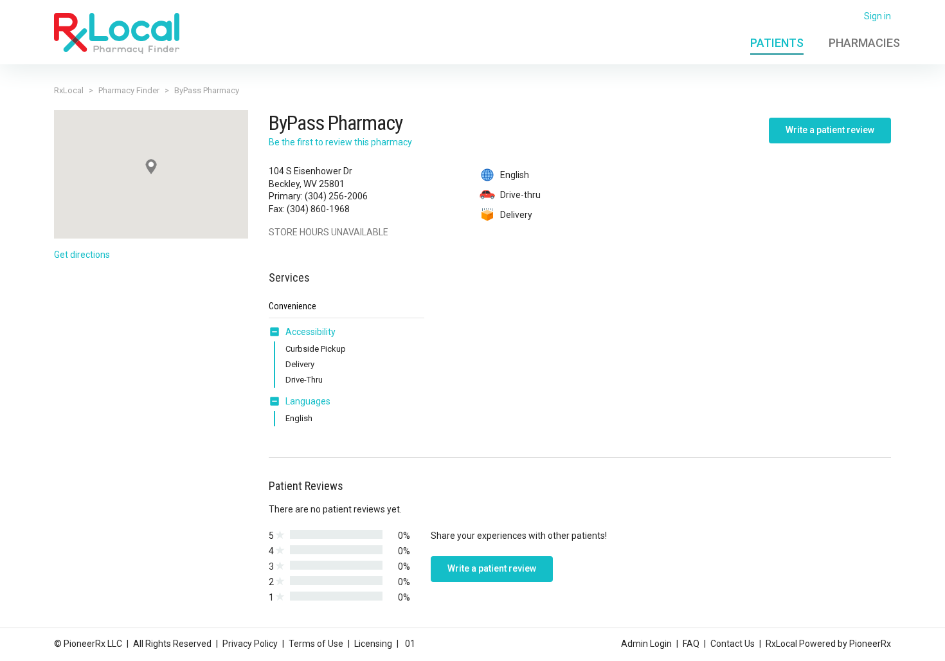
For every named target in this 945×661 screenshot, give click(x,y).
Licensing (373, 643)
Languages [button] (307, 401)
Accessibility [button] (310, 332)
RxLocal (69, 90)
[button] (277, 332)
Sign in (877, 16)
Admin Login (646, 643)
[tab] (302, 332)
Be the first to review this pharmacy (340, 142)
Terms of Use (316, 643)
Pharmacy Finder (128, 90)
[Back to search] (116, 33)
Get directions (82, 254)
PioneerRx (870, 643)
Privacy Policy (250, 643)
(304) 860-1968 (318, 209)
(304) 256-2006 (336, 196)
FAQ (691, 643)
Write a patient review (830, 130)
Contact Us (732, 643)
